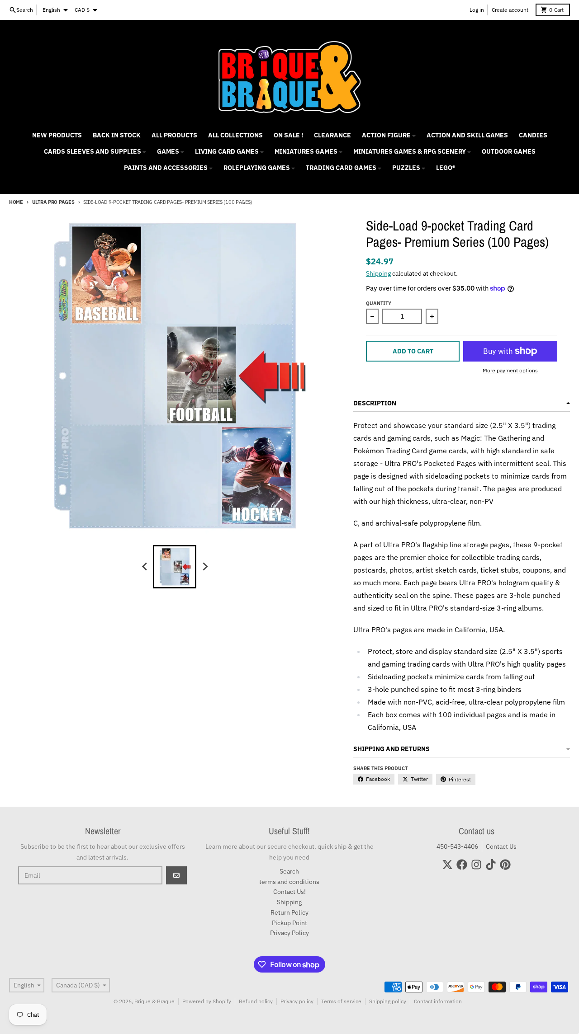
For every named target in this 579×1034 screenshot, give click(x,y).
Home (16, 202)
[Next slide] (204, 567)
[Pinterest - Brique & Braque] (505, 864)
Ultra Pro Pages (53, 202)
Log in (477, 9)
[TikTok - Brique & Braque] (490, 864)
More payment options (510, 370)
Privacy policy (296, 1001)
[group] (174, 566)
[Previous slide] (144, 567)
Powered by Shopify (206, 1001)
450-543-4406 (457, 846)
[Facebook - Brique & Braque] (461, 864)
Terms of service (341, 1001)
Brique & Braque (154, 1001)
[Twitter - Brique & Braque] (447, 864)
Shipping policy (387, 1001)
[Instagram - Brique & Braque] (476, 864)
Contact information (438, 1001)
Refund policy (256, 1001)
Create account (510, 9)
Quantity (378, 303)
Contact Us (501, 846)
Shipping (378, 273)
